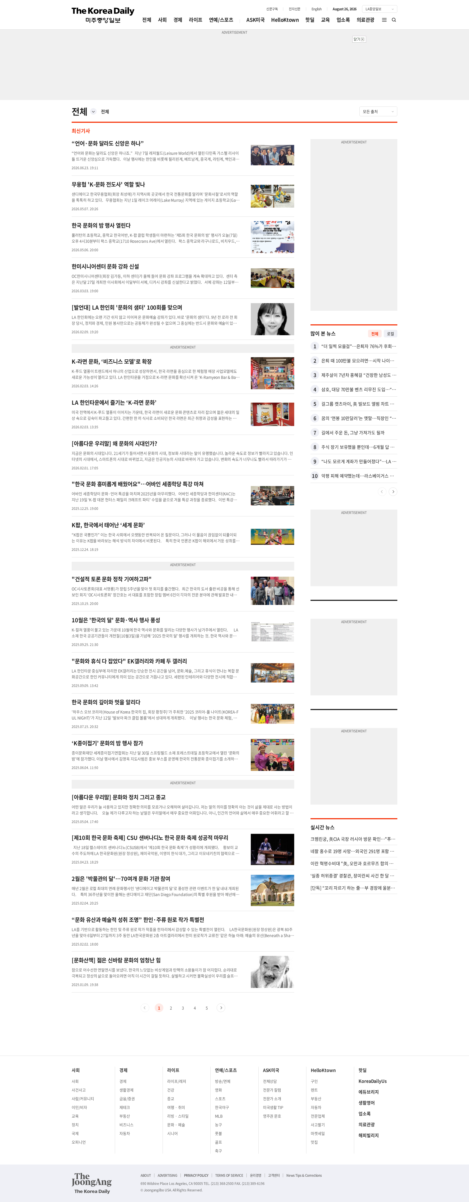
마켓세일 (318, 1133)
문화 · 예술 (176, 1124)
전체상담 (270, 1081)
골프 (218, 1142)
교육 (325, 19)
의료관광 (366, 19)
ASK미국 (255, 19)
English (317, 9)
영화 (218, 1090)
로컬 (390, 333)
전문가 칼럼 (272, 1090)
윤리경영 (255, 1175)
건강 (170, 1090)
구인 (314, 1081)
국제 (75, 1133)
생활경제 (126, 1090)
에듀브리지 (369, 1091)
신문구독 (272, 9)
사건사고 (79, 1090)
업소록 (343, 19)
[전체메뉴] (384, 20)
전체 (146, 19)
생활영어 (367, 1102)
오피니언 (79, 1142)
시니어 (172, 1133)
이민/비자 (79, 1107)
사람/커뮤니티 (83, 1098)
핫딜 (309, 19)
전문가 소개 (272, 1098)
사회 (162, 19)
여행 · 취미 (176, 1107)
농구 (218, 1124)
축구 (218, 1150)
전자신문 (294, 9)
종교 (170, 1098)
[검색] (394, 20)
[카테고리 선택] (93, 111)
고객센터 (274, 1175)
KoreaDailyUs (373, 1081)
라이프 (195, 19)
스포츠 (220, 1098)
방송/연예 (222, 1081)
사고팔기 (318, 1124)
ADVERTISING (167, 1175)
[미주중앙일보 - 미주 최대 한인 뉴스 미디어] (103, 15)
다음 (221, 1007)
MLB (219, 1116)
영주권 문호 (272, 1116)
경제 (177, 19)
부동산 (124, 1116)
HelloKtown (285, 19)
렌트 (314, 1090)
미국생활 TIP (273, 1107)
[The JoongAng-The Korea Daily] (92, 1183)
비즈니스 (126, 1124)
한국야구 (222, 1107)
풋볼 (218, 1133)
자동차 (124, 1133)
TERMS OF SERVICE (229, 1175)
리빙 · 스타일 (178, 1116)
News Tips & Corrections (304, 1175)
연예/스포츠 (221, 19)
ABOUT (146, 1175)
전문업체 (318, 1116)
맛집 (314, 1142)
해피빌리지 (369, 1135)
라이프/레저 (176, 1081)
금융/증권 (127, 1098)
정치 (75, 1124)
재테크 (124, 1107)
